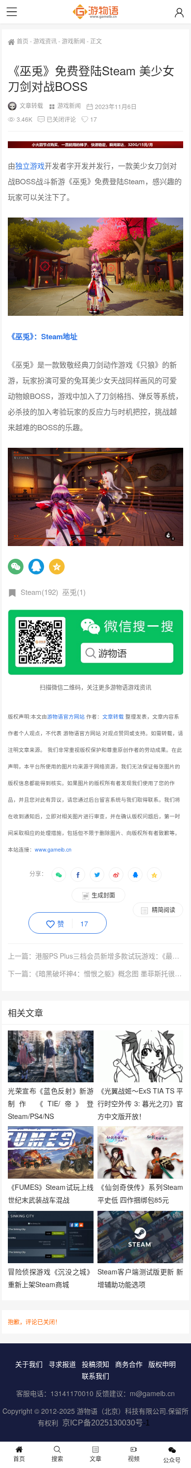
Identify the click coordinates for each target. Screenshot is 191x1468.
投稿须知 (95, 1364)
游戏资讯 (45, 41)
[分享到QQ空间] (154, 874)
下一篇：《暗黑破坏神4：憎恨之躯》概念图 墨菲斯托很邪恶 (95, 973)
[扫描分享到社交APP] (58, 874)
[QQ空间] (57, 566)
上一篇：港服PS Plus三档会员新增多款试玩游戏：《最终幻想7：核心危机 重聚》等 (95, 956)
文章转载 (31, 105)
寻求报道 (62, 1364)
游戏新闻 (73, 41)
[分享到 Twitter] (97, 874)
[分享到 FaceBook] (78, 874)
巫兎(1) (74, 592)
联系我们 (95, 1375)
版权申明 (162, 1364)
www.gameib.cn (53, 849)
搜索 (57, 1458)
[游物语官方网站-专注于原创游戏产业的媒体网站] (95, 12)
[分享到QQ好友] (135, 874)
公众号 (172, 1460)
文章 (95, 1458)
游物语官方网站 (66, 716)
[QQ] (36, 566)
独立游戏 (30, 165)
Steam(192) (39, 592)
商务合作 (129, 1364)
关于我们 (29, 1364)
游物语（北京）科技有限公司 (121, 1411)
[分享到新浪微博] (116, 874)
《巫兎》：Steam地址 (42, 336)
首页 (22, 41)
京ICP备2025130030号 (102, 1423)
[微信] (16, 566)
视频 (134, 1458)
